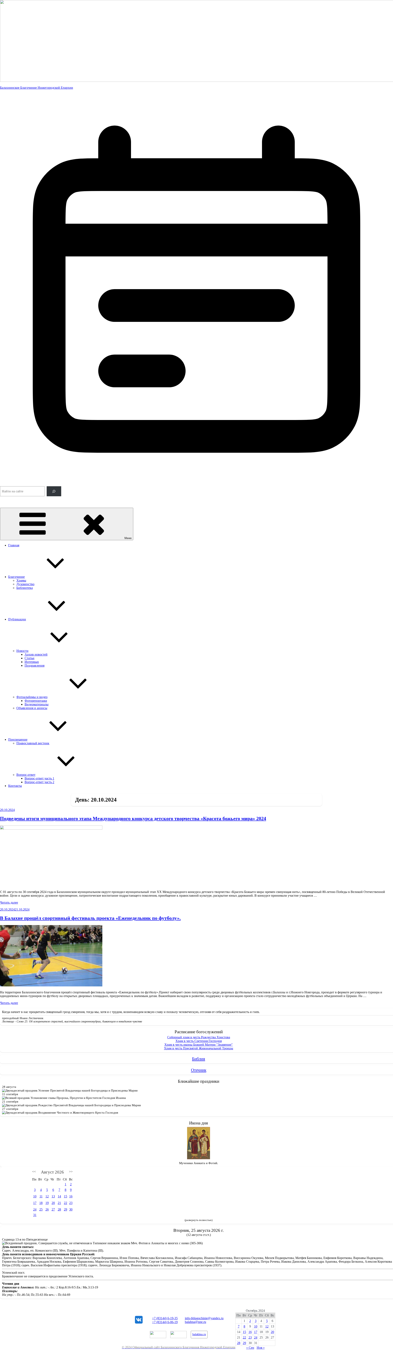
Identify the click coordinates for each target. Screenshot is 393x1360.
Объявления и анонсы (31, 708)
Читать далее (9, 902)
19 (47, 1203)
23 (70, 1203)
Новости (22, 650)
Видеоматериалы (37, 704)
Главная (13, 545)
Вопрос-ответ (25, 774)
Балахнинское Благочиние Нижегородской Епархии (36, 87)
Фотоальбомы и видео (31, 697)
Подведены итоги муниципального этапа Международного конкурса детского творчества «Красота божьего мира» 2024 (133, 818)
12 (47, 1196)
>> (71, 1171)
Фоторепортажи (36, 700)
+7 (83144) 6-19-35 (165, 1318)
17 (34, 1203)
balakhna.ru (199, 1334)
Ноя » (261, 1347)
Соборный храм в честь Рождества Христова (198, 1037)
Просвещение (17, 739)
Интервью (32, 662)
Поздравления (34, 665)
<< (34, 1171)
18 (41, 1203)
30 (70, 1209)
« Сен (250, 1347)
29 (65, 1209)
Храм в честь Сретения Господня (198, 1041)
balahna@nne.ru (195, 1322)
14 (59, 1196)
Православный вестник (32, 743)
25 (41, 1209)
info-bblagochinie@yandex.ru (204, 1318)
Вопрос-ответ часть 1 (39, 778)
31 (34, 1215)
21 (59, 1203)
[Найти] (54, 491)
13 (53, 1196)
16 (70, 1196)
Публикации (17, 619)
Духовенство (25, 584)
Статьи (29, 658)
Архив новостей (36, 654)
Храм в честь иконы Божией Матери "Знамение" (198, 1044)
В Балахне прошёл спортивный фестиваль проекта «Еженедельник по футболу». (90, 918)
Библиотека (24, 588)
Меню (128, 538)
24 (34, 1209)
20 (53, 1203)
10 (34, 1196)
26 (47, 1209)
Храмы (21, 580)
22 (65, 1203)
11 (41, 1196)
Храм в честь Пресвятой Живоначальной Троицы (198, 1048)
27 (53, 1209)
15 (65, 1196)
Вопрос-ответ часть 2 (39, 782)
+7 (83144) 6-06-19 (165, 1322)
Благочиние (16, 576)
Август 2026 (52, 1172)
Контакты (15, 785)
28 (59, 1209)
